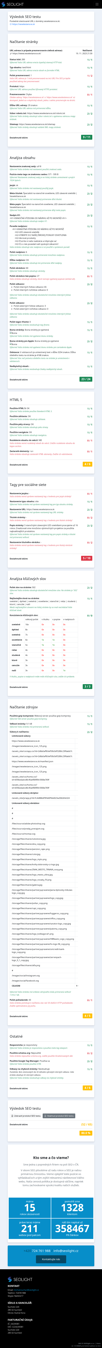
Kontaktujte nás (51, 1259)
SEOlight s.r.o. (89, 1343)
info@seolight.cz (65, 1251)
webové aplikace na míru (92, 1346)
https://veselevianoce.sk (23, 24)
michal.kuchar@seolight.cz (26, 1290)
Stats (98, 1343)
